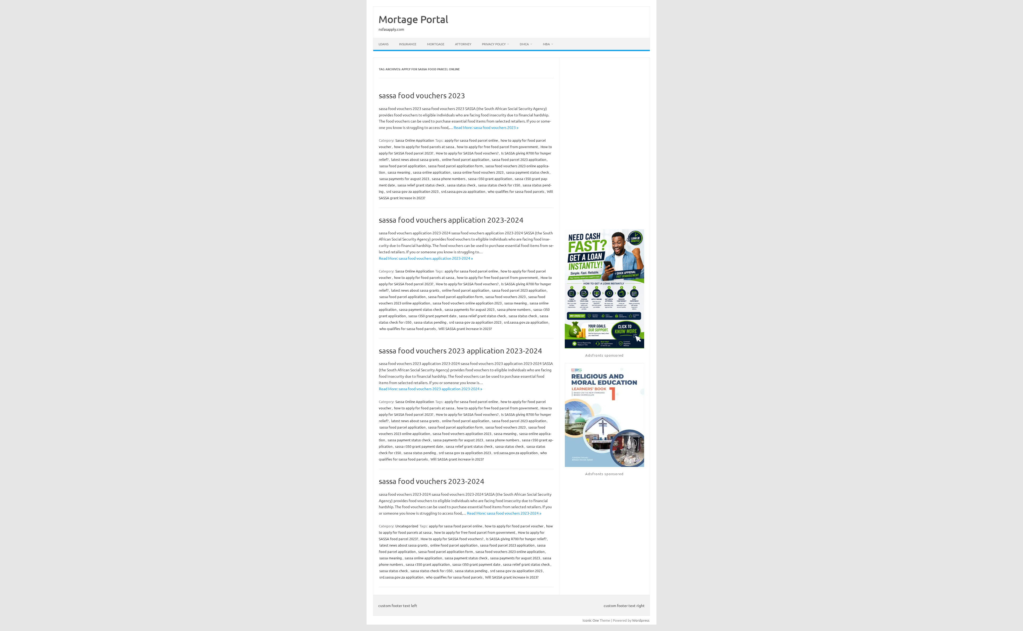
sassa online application (431, 172)
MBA (546, 44)
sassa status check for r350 (499, 185)
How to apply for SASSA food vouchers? (467, 153)
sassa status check (461, 185)
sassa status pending (430, 322)
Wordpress (640, 620)
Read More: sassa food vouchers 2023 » (486, 127)
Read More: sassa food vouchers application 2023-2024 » (426, 258)
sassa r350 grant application (490, 178)
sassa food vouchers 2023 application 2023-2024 (460, 350)
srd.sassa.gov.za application (463, 191)
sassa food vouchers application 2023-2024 (451, 219)
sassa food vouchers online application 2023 (467, 303)
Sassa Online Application (414, 140)
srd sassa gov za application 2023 (412, 191)
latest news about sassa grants (415, 159)
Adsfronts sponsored (604, 355)
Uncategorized (406, 526)
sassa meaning (399, 172)
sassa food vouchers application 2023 (462, 433)
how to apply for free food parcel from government (497, 146)
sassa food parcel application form (455, 166)
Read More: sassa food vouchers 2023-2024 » (504, 513)
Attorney (463, 44)
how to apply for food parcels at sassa (424, 146)
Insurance (407, 44)
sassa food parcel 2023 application (519, 159)
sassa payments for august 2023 (404, 178)
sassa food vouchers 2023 (422, 95)
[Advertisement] (604, 144)
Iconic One (591, 620)
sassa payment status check (527, 172)
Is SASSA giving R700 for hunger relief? (516, 538)
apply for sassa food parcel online (471, 140)
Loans (383, 44)
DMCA (524, 44)
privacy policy (494, 44)
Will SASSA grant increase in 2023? (465, 328)
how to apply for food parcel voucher (514, 526)
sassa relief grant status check (420, 185)
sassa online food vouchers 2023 (478, 172)
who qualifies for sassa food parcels (516, 191)
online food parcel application (465, 159)
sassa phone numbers (448, 178)
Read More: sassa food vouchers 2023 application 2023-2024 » (430, 388)
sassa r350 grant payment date (432, 316)
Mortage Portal (413, 19)
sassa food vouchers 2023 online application (510, 551)
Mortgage (435, 44)
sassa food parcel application (402, 166)
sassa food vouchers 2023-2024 (431, 481)
